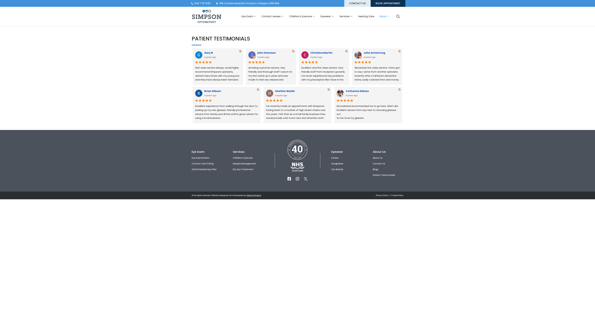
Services (344, 16)
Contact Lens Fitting (203, 163)
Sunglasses (337, 163)
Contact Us (379, 163)
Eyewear (325, 16)
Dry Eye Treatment (243, 169)
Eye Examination (200, 157)
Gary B (208, 53)
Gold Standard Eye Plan (204, 169)
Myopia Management (244, 163)
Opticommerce (254, 195)
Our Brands (337, 169)
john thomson (266, 53)
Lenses (335, 157)
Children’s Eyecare (300, 16)
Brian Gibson (212, 91)
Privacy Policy (382, 195)
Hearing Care (366, 16)
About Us (377, 157)
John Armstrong (374, 53)
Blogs (375, 169)
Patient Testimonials (384, 175)
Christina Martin (321, 53)
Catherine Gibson (357, 91)
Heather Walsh (285, 91)
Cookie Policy (397, 195)
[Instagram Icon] (297, 178)
